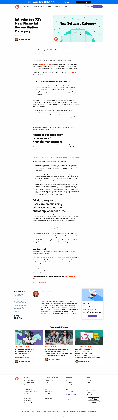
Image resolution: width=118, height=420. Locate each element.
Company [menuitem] (57, 6)
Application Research (22, 16)
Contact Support (91, 394)
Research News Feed (51, 346)
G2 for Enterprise (27, 398)
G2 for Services (27, 400)
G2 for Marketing (27, 393)
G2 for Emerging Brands (29, 402)
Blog (67, 380)
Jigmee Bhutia (42, 282)
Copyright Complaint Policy (71, 411)
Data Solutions (48, 398)
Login (88, 6)
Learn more (92, 316)
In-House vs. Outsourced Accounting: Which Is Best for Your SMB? (24, 351)
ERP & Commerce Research (83, 346)
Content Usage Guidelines (81, 411)
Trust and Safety (69, 391)
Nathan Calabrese (25, 39)
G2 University (69, 382)
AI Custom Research (49, 380)
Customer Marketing (28, 387)
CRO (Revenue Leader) (29, 382)
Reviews (46, 387)
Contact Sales (90, 392)
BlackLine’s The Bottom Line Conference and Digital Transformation (84, 351)
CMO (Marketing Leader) (29, 380)
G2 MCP (46, 384)
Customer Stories (70, 384)
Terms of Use (44, 411)
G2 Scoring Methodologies (36, 411)
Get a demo (97, 6)
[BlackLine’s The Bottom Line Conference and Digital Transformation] (89, 337)
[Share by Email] (22, 318)
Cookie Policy (55, 411)
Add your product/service (93, 399)
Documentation (69, 387)
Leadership (89, 382)
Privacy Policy (49, 411)
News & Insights (90, 384)
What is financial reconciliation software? (18, 296)
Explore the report (83, 2)
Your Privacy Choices (90, 411)
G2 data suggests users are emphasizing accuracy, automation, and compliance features (20, 308)
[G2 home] (17, 6)
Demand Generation (28, 384)
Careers (88, 387)
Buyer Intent (47, 389)
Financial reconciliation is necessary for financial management (20, 301)
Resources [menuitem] (48, 6)
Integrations (68, 399)
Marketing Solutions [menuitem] (37, 6)
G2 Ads (46, 396)
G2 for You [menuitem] (26, 6)
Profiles (46, 382)
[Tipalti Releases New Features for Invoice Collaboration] (59, 337)
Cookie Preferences (62, 411)
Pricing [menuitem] (65, 6)
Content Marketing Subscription (52, 393)
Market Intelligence (49, 391)
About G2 (89, 380)
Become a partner (70, 397)
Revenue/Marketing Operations (30, 391)
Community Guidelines (26, 411)
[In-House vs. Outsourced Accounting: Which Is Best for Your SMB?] (29, 337)
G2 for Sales (26, 396)
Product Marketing (28, 389)
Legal (67, 389)
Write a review (94, 402)
